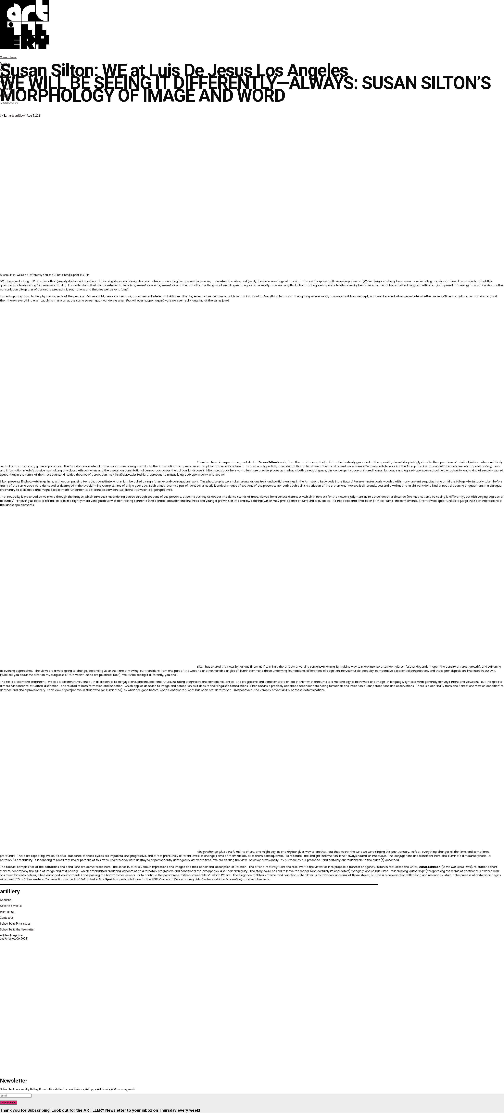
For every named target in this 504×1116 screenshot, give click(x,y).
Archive (4, 95)
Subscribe (6, 88)
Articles (4, 69)
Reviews (5, 63)
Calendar (5, 76)
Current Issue (8, 57)
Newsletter (7, 82)
